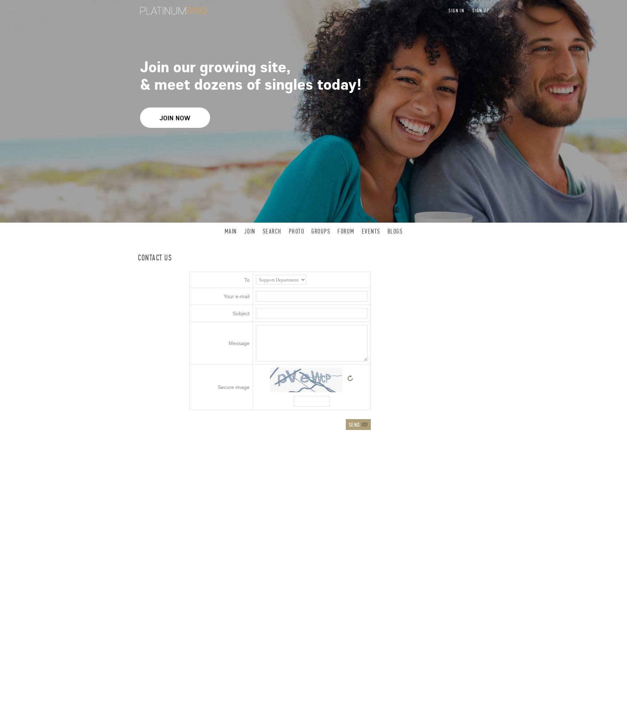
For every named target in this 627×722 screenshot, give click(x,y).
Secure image (234, 387)
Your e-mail (237, 296)
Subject (241, 313)
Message (239, 343)
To (247, 280)
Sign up (480, 11)
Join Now (175, 118)
